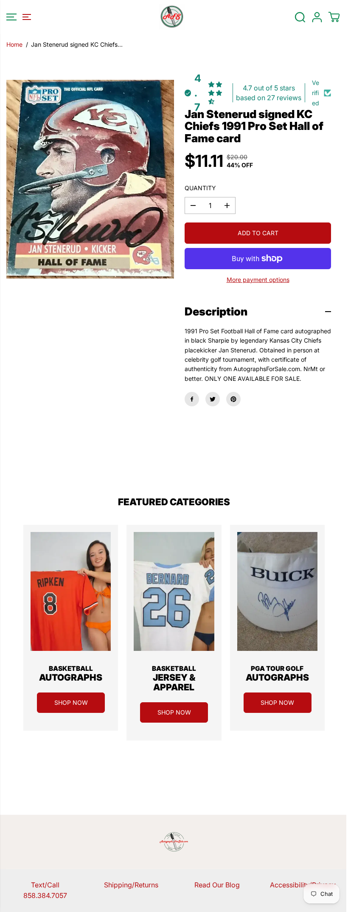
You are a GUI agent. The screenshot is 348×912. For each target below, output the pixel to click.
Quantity (200, 187)
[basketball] (71, 591)
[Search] (300, 17)
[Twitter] (212, 399)
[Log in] (317, 17)
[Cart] (334, 17)
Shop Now (71, 702)
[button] (17, 17)
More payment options (258, 279)
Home (14, 44)
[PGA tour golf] (277, 591)
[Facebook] (192, 399)
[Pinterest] (233, 399)
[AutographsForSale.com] (172, 17)
